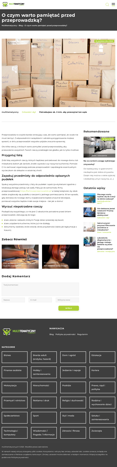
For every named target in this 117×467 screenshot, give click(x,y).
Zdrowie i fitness (71, 431)
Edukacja (96, 355)
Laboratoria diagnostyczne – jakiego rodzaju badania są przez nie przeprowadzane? (105, 243)
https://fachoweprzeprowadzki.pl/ (35, 191)
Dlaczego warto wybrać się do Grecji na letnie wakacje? (106, 196)
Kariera (95, 370)
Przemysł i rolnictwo (14, 400)
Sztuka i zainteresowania (100, 417)
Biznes (7, 355)
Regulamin (82, 334)
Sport (36, 415)
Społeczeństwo (12, 415)
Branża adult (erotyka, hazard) (42, 357)
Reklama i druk (41, 400)
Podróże (66, 385)
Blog (51, 334)
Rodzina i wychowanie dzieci (102, 402)
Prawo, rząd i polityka (98, 387)
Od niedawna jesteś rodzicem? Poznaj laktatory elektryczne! (106, 211)
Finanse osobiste (12, 370)
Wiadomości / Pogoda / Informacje (44, 433)
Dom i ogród (69, 355)
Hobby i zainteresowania (41, 372)
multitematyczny (10, 112)
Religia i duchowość (72, 400)
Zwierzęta (97, 431)
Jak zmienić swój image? (56, 266)
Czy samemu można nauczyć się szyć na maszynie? (19, 264)
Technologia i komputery (11, 433)
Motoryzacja (10, 385)
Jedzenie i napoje (71, 370)
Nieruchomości (41, 385)
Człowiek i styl (29, 112)
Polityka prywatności (66, 334)
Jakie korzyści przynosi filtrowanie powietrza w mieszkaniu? (106, 226)
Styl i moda (68, 415)
